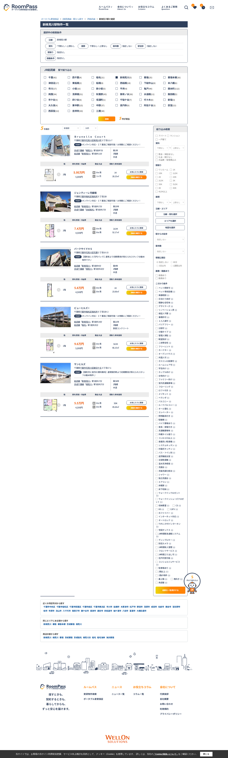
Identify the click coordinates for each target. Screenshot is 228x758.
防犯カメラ (165, 543)
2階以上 (163, 571)
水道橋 (149, 94)
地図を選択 (170, 227)
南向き (178, 579)
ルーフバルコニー (168, 405)
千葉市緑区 (87, 606)
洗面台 (163, 467)
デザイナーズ (166, 306)
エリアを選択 (170, 220)
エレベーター (166, 412)
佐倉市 (161, 606)
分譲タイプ (165, 331)
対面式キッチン (167, 448)
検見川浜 (87, 637)
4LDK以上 (163, 191)
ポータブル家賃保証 (93, 698)
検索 (107, 119)
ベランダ (164, 397)
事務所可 (164, 317)
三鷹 (100, 110)
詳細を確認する (136, 177)
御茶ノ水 (126, 94)
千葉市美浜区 (99, 606)
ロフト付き (165, 390)
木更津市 (125, 606)
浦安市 (100, 610)
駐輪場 (163, 419)
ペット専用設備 (167, 291)
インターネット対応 (169, 516)
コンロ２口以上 (167, 438)
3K (174, 180)
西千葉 (77, 77)
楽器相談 (164, 295)
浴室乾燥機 (165, 459)
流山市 (59, 610)
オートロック (166, 520)
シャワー (164, 474)
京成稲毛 (90, 209)
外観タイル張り (167, 434)
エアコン (164, 482)
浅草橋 (77, 94)
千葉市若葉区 (75, 606)
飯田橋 (172, 94)
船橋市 (116, 606)
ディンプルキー (167, 540)
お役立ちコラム (146, 7)
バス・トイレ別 (167, 452)
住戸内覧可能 (166, 558)
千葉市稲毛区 (86, 196)
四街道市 (108, 610)
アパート (162, 135)
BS (161, 509)
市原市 (51, 610)
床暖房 (163, 485)
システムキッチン (168, 445)
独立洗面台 (165, 478)
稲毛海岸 (101, 637)
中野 (100, 105)
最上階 (163, 579)
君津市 (93, 610)
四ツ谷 (77, 99)
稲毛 (100, 77)
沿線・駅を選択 (170, 214)
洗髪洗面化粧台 (167, 471)
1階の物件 (164, 575)
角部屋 (163, 582)
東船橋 (77, 83)
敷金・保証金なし (166, 154)
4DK (175, 188)
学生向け (164, 368)
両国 (52, 94)
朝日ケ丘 (97, 367)
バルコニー (165, 401)
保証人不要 (165, 313)
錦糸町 (174, 88)
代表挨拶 (164, 693)
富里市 (132, 610)
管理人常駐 (165, 335)
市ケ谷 (53, 99)
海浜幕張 (110, 637)
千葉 (52, 77)
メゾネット (165, 394)
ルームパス (104, 7)
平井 (123, 88)
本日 (175, 262)
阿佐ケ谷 (150, 105)
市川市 (109, 606)
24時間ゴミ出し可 (168, 554)
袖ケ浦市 (117, 610)
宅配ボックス (166, 530)
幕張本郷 (174, 77)
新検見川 (126, 77)
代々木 (148, 99)
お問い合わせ (166, 703)
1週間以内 (177, 265)
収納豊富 (164, 505)
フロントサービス (168, 550)
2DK (175, 177)
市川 (52, 88)
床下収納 (164, 489)
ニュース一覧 (118, 693)
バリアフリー (166, 324)
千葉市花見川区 (87, 140)
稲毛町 (95, 196)
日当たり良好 (166, 298)
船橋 (99, 83)
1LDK (175, 173)
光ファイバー (166, 513)
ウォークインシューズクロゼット (170, 500)
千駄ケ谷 (126, 99)
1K (174, 169)
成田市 (154, 606)
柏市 (45, 610)
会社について (124, 7)
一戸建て (162, 139)
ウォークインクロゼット (168, 494)
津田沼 (53, 83)
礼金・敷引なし (165, 157)
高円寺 (124, 105)
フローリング (166, 386)
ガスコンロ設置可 (168, 361)
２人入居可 (165, 321)
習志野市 (176, 606)
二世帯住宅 (165, 342)
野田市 (140, 606)
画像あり (162, 275)
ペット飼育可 (166, 287)
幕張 (148, 77)
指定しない (164, 262)
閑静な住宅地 (166, 302)
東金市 (168, 606)
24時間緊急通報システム (168, 535)
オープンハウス (167, 353)
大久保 (53, 105)
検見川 (89, 150)
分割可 (163, 328)
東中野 (77, 105)
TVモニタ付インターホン (168, 525)
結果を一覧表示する (170, 590)
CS (178, 505)
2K (160, 177)
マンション (175, 135)
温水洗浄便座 (166, 463)
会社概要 (164, 698)
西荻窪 (53, 110)
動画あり (162, 278)
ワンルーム (163, 169)
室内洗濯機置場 (167, 383)
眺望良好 (164, 339)
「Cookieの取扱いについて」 (165, 754)
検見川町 (97, 140)
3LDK (175, 184)
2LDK (161, 180)
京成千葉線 (79, 150)
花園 (96, 252)
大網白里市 (141, 610)
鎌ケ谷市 (85, 610)
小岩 (76, 88)
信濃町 (100, 99)
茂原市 (147, 606)
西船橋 (125, 83)
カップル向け (166, 372)
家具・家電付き (167, 427)
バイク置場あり (167, 423)
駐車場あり (165, 568)
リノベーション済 (168, 310)
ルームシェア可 (167, 364)
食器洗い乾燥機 (167, 441)
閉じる (206, 754)
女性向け (164, 375)
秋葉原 (101, 94)
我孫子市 (76, 610)
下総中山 (150, 83)
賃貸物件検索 (90, 693)
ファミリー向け (167, 379)
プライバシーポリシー (171, 713)
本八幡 (172, 83)
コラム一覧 (138, 693)
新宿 (171, 99)
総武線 (77, 153)
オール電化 (165, 408)
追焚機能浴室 (166, 456)
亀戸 (148, 88)
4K (160, 188)
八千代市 (67, 610)
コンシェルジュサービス (168, 563)
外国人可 (164, 357)
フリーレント (166, 346)
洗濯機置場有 (166, 430)
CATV (174, 509)
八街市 (125, 610)
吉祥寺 (77, 110)
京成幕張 (71, 624)
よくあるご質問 (169, 7)
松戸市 (133, 606)
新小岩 (100, 88)
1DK (160, 173)
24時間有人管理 (167, 547)
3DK (160, 184)
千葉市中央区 (49, 606)
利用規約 (164, 708)
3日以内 (162, 265)
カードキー (165, 350)
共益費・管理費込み (167, 160)
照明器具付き (166, 416)
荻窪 (172, 105)
